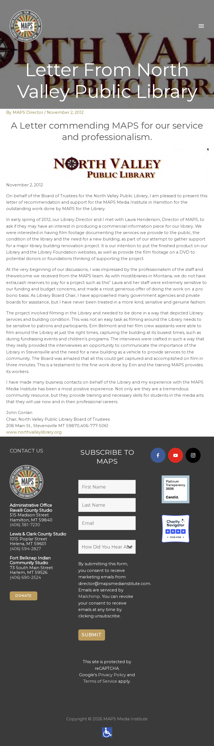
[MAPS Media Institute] (26, 26)
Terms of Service (100, 681)
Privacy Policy (112, 674)
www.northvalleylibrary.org (34, 432)
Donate (23, 596)
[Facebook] (158, 455)
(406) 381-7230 (25, 524)
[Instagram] (193, 455)
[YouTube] (175, 455)
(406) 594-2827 (25, 548)
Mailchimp (89, 596)
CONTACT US (26, 450)
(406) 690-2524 (25, 577)
